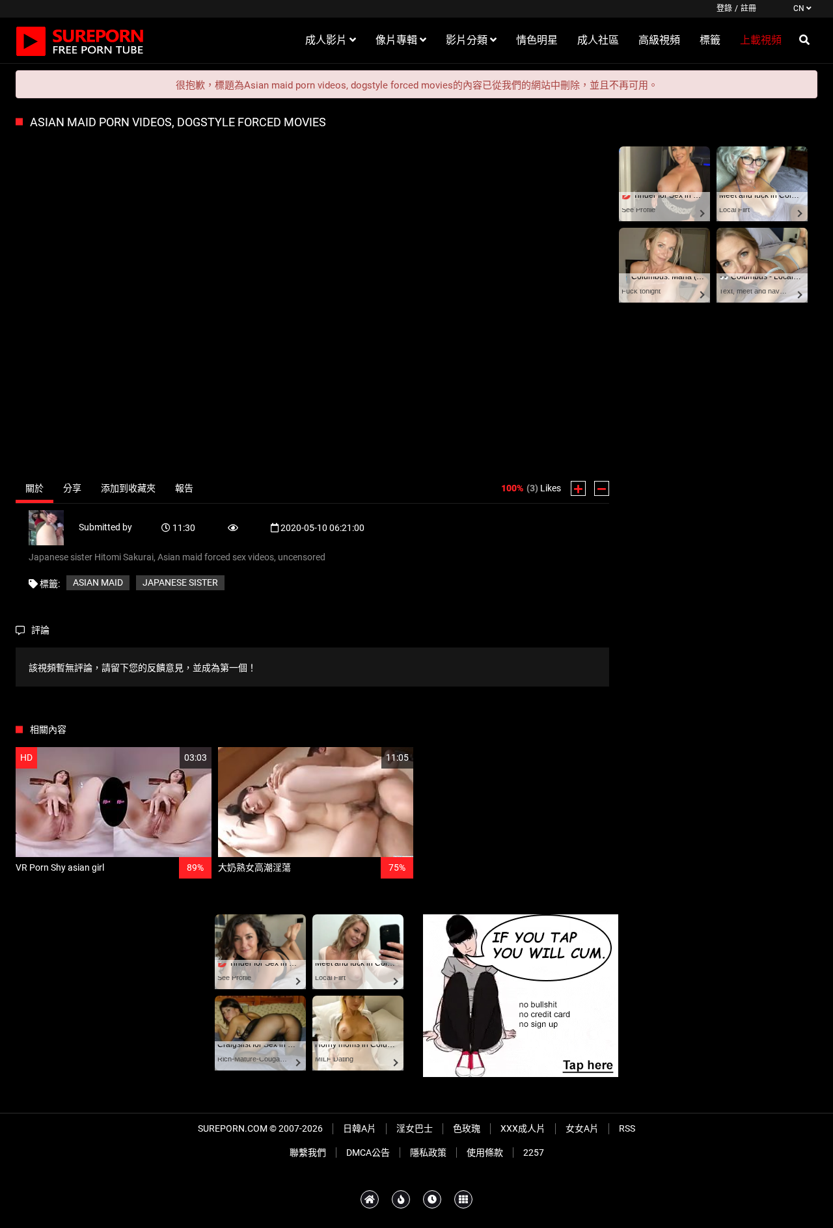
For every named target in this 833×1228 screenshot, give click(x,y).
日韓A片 (359, 1128)
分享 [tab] (72, 488)
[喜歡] (578, 488)
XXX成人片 (522, 1128)
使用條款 (485, 1152)
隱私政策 (428, 1152)
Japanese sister (180, 582)
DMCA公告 (368, 1152)
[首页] (370, 1199)
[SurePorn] (80, 40)
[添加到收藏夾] (170, 758)
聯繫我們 (308, 1152)
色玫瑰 (466, 1128)
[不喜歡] (601, 488)
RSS (627, 1128)
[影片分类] (463, 1199)
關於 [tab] (34, 488)
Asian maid (98, 582)
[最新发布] (432, 1199)
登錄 (724, 8)
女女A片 (582, 1128)
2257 (533, 1152)
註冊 (748, 8)
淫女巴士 (414, 1128)
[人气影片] (401, 1199)
